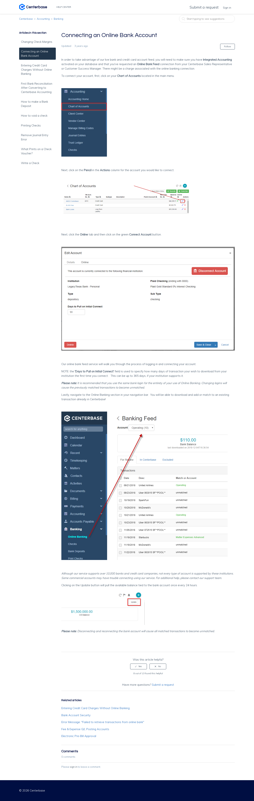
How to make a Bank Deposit (34, 104)
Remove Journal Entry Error (34, 137)
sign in (73, 766)
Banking (58, 18)
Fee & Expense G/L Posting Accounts (85, 729)
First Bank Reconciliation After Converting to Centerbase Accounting (36, 88)
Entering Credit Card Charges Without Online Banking (36, 70)
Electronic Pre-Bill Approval (78, 736)
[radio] (138, 666)
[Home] (33, 9)
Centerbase (26, 18)
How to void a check (34, 115)
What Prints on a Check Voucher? (36, 151)
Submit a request (204, 7)
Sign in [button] (227, 7)
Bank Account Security (76, 715)
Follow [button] (227, 46)
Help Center (64, 7)
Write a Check (30, 163)
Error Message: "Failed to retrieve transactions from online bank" (102, 722)
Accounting (43, 18)
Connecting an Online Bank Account (34, 53)
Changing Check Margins (36, 42)
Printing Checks (31, 125)
